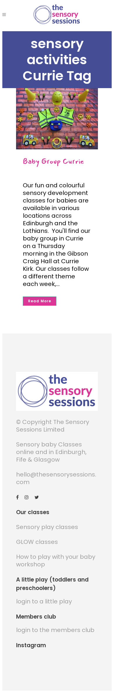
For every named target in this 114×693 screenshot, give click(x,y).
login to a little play (44, 601)
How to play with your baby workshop (55, 560)
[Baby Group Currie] (57, 118)
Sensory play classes (47, 527)
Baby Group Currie (53, 161)
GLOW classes (37, 542)
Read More (39, 301)
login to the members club (55, 630)
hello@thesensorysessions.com (56, 478)
